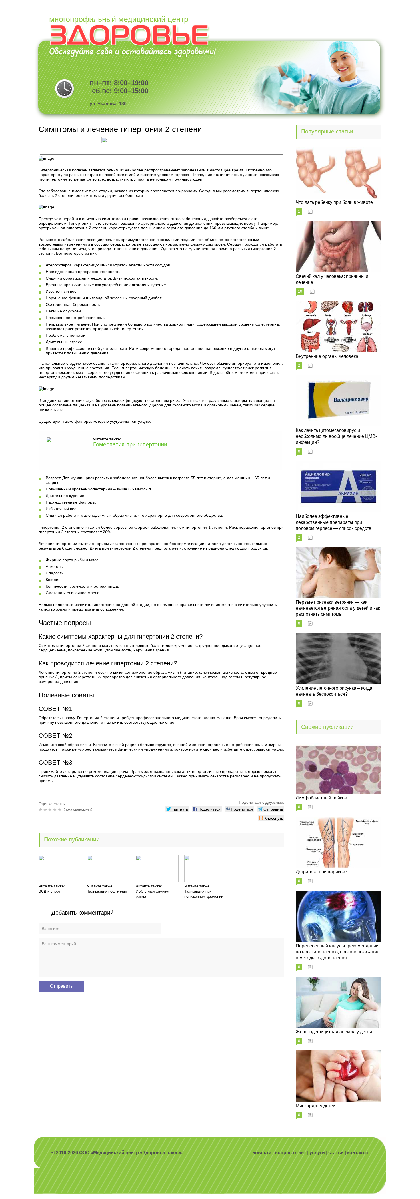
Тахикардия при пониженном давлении (203, 894)
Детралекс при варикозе (321, 871)
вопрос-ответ (290, 1152)
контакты (358, 1152)
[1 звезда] (41, 809)
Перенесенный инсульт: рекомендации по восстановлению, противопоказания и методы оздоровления (337, 951)
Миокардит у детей (315, 1105)
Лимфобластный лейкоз (321, 797)
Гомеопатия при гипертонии (130, 444)
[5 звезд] (60, 809)
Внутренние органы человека (327, 356)
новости (261, 1152)
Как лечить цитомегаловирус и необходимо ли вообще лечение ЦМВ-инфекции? (336, 436)
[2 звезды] (45, 809)
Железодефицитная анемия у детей (334, 1031)
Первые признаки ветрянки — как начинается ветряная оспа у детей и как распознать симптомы (338, 608)
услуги (317, 1152)
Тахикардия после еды (107, 891)
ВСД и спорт (49, 891)
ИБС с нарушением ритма (152, 894)
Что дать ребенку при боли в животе (334, 202)
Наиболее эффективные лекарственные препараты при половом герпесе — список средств (333, 522)
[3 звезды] (50, 809)
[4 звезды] (55, 809)
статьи (336, 1152)
